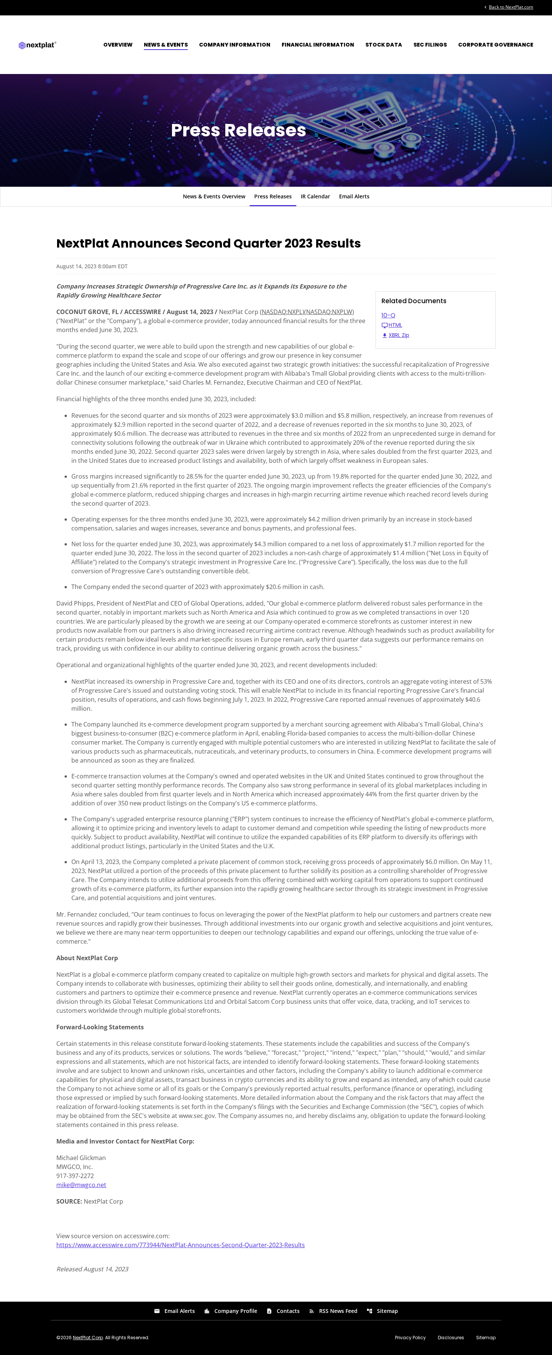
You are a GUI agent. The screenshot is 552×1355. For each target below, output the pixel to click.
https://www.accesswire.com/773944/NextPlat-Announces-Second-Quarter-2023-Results (180, 1245)
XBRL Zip (399, 335)
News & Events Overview (214, 196)
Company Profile (230, 1310)
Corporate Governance (495, 44)
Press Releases (273, 196)
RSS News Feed (333, 1310)
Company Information (234, 44)
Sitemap (382, 1310)
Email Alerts (354, 196)
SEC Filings (430, 44)
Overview (118, 44)
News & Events (166, 44)
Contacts (283, 1310)
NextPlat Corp (88, 1337)
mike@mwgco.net (81, 1185)
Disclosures (451, 1337)
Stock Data (383, 44)
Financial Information (318, 44)
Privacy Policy (410, 1337)
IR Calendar (315, 196)
